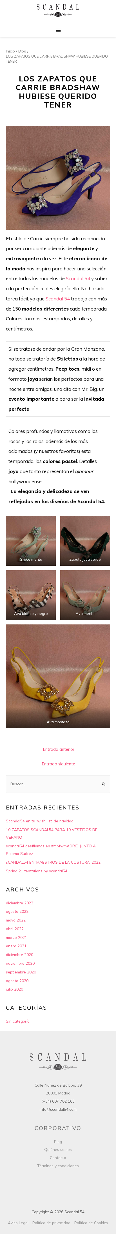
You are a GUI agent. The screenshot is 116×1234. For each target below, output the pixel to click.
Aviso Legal (18, 1222)
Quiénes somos (58, 1149)
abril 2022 (15, 928)
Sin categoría (18, 1021)
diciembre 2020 (19, 954)
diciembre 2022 (19, 902)
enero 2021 (16, 945)
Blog (58, 1141)
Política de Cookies (91, 1222)
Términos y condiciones (58, 1165)
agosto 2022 (17, 911)
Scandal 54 (78, 278)
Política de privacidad (51, 1222)
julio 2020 (14, 989)
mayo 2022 (16, 920)
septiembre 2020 (21, 972)
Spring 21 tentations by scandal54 (36, 870)
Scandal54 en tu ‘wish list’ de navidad (39, 820)
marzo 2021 (16, 937)
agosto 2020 (17, 980)
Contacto (58, 1157)
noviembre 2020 (20, 963)
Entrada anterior (58, 749)
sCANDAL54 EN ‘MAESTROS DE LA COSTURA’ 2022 (53, 862)
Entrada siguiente (58, 764)
